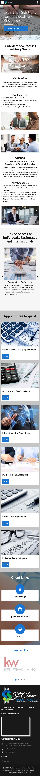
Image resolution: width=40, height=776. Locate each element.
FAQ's (20, 636)
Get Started (10, 28)
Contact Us (22, 28)
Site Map (22, 770)
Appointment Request (20, 616)
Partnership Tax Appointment (15, 474)
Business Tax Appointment (14, 516)
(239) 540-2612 (10, 749)
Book (5, 356)
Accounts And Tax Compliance (16, 391)
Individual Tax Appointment (15, 558)
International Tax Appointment (16, 433)
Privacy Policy (26, 768)
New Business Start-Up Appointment (19, 349)
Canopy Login (20, 596)
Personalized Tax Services (20, 282)
